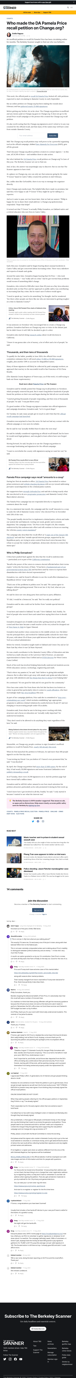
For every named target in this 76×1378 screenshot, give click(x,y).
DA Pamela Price (30, 159)
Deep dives (11, 814)
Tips (34, 1346)
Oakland (53, 811)
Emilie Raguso (17, 34)
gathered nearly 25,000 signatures (34, 106)
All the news (27, 12)
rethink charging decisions (34, 484)
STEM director (48, 657)
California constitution (41, 559)
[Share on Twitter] (33, 821)
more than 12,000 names (45, 767)
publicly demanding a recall (17, 772)
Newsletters (52, 1348)
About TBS (37, 1341)
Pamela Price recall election (25, 811)
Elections (20, 814)
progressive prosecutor (36, 494)
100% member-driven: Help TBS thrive (15, 1349)
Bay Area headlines (28, 693)
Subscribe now (39, 1329)
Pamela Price (38, 384)
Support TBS (47, 12)
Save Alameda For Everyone (47, 144)
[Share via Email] (43, 821)
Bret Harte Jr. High (16, 627)
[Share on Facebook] (38, 821)
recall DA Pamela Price (39, 96)
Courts (10, 18)
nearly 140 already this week (45, 747)
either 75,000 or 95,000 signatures (49, 359)
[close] (73, 2)
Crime (61, 811)
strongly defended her (32, 491)
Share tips (37, 12)
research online (35, 335)
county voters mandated (26, 530)
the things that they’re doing (41, 678)
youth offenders (53, 690)
